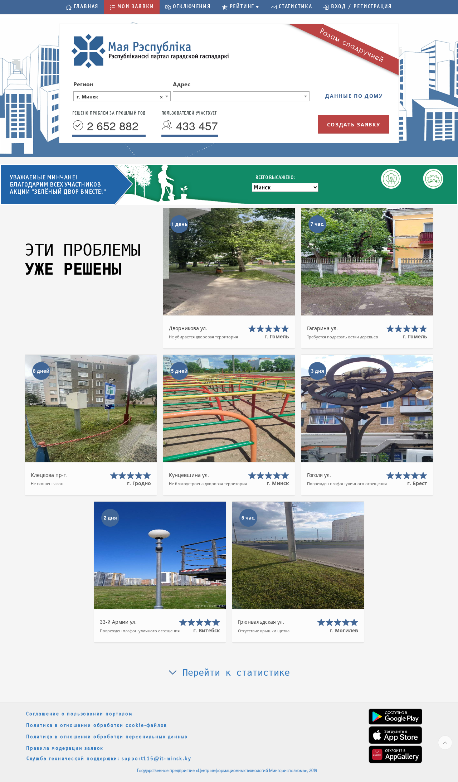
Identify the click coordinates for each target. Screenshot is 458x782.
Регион (83, 84)
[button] (82, 7)
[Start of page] (445, 742)
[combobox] (122, 96)
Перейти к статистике (233, 672)
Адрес (181, 84)
